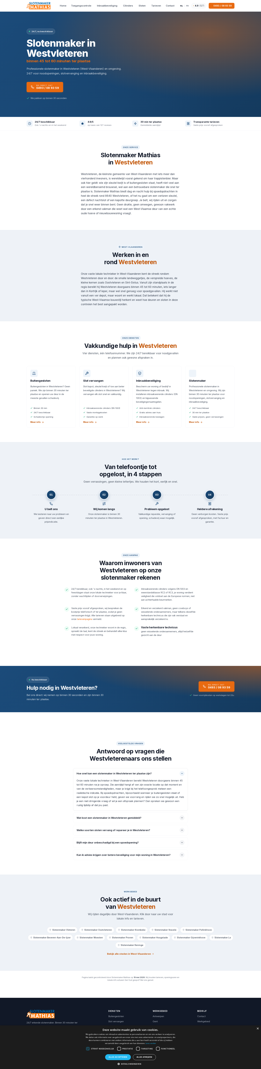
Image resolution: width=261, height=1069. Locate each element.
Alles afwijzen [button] (144, 1057)
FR (187, 6)
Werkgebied (203, 1021)
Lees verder (151, 1043)
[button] (130, 1063)
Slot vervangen (116, 1021)
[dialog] (130, 1047)
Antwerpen (158, 1016)
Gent (155, 1021)
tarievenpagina (84, 619)
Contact (201, 1016)
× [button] (257, 1029)
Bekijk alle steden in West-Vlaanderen (129, 953)
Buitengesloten (116, 1016)
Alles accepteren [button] (118, 1057)
